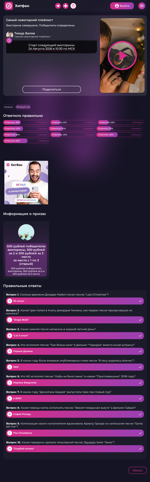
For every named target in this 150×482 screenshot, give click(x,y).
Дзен (65, 5)
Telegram (58, 5)
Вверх (137, 470)
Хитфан (22, 6)
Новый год (24, 107)
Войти (124, 6)
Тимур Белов (24, 33)
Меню (141, 5)
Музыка (8, 107)
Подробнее (51, 46)
